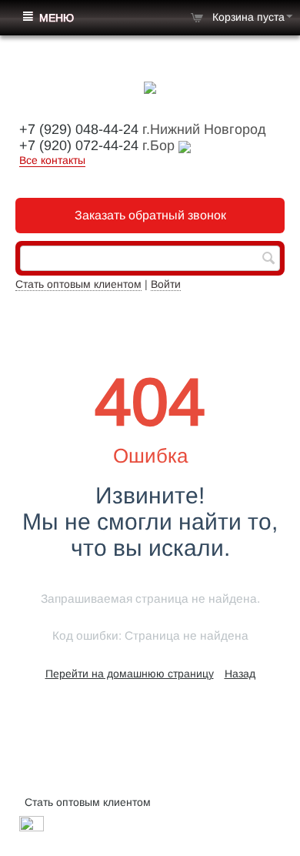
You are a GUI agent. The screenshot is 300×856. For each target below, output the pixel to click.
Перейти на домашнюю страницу (129, 673)
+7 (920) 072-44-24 (78, 145)
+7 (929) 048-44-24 (78, 129)
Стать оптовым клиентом (78, 284)
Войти (166, 284)
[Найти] (268, 259)
